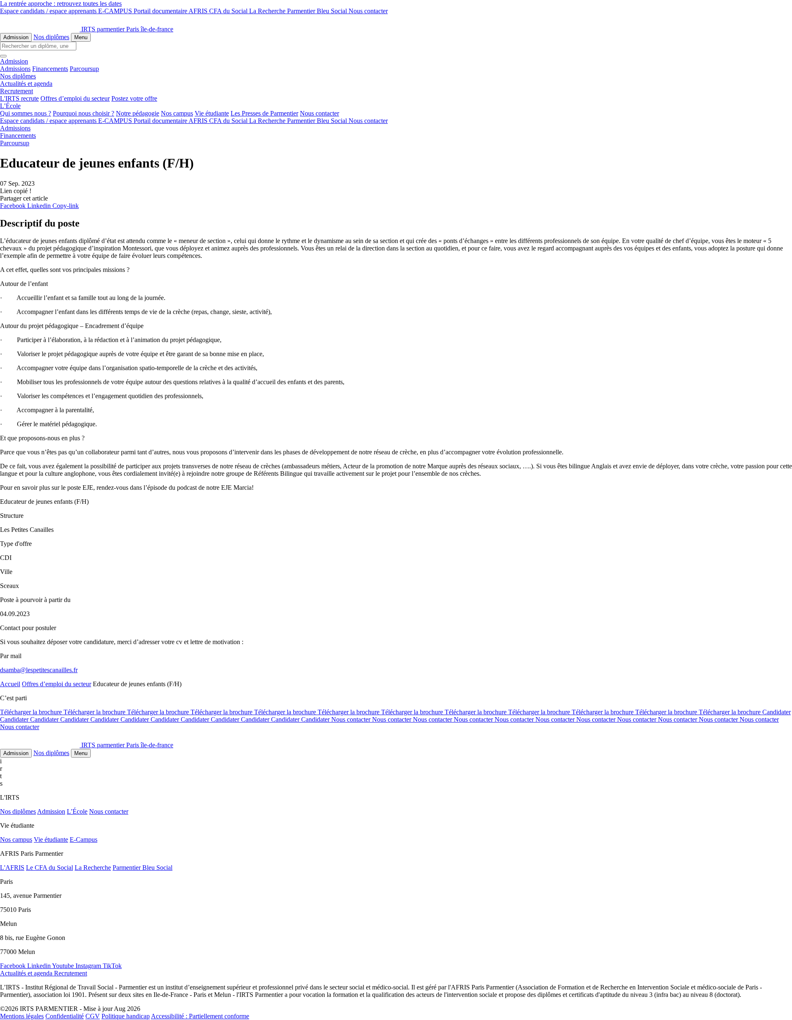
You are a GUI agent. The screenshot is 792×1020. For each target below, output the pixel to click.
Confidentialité (64, 1016)
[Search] (3, 56)
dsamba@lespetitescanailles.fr (39, 669)
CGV (92, 1016)
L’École (77, 811)
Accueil (10, 683)
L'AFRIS (12, 867)
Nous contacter (368, 10)
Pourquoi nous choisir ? (83, 113)
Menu (80, 37)
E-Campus (83, 839)
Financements (50, 68)
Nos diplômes (51, 36)
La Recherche (268, 10)
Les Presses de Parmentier (264, 113)
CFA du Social (229, 10)
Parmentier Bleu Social (318, 10)
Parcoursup (84, 68)
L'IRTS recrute (19, 98)
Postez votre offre (134, 98)
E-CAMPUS (116, 10)
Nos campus (177, 113)
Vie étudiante (212, 113)
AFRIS (199, 10)
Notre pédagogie (137, 113)
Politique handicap (125, 1016)
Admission (15, 37)
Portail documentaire (161, 10)
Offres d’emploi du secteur (75, 98)
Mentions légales (22, 1016)
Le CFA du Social (49, 867)
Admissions (15, 68)
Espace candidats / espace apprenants (49, 10)
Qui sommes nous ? (25, 113)
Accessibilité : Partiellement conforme (200, 1016)
